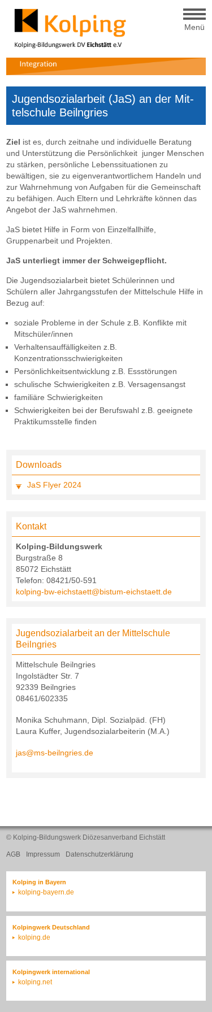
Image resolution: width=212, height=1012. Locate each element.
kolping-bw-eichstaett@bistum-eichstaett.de (94, 591)
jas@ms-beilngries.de (54, 752)
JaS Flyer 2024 (54, 484)
